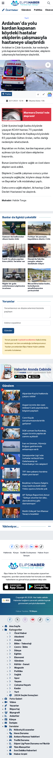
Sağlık (17, 674)
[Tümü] (49, 526)
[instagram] (25, 619)
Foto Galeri (15, 699)
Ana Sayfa (14, 626)
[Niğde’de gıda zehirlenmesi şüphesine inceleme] (13, 275)
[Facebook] (12, 546)
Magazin (19, 668)
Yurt (26, 18)
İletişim (27, 556)
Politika (38, 10)
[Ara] (48, 3)
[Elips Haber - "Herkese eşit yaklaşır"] (25, 3)
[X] (17, 546)
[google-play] (39, 587)
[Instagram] (26, 546)
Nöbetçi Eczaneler (24, 730)
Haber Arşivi (43, 553)
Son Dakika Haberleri (25, 750)
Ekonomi (19, 657)
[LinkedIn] (31, 546)
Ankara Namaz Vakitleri (27, 737)
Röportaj (14, 709)
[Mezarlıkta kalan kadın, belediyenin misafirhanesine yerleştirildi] (39, 275)
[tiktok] (40, 619)
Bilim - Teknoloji (22, 643)
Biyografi (14, 712)
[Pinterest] (21, 546)
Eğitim (17, 654)
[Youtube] (36, 546)
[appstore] (14, 587)
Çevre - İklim (21, 647)
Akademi (19, 637)
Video (12, 702)
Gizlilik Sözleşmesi (28, 553)
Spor (17, 678)
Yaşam (17, 681)
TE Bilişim (33, 611)
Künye (16, 553)
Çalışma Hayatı (22, 685)
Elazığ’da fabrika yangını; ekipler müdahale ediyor (36, 261)
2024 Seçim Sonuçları (26, 695)
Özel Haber (11, 10)
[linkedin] (47, 619)
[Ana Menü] (3, 3)
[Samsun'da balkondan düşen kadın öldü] (13, 228)
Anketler (14, 716)
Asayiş (17, 640)
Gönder (8, 330)
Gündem (26, 10)
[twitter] (17, 619)
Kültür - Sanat (21, 664)
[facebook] (9, 619)
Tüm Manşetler (22, 747)
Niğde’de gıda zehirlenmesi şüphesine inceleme (13, 286)
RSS (7, 600)
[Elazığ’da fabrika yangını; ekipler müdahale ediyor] (39, 250)
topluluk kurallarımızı (27, 340)
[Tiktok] (41, 546)
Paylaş (8, 94)
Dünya (17, 650)
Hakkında (7, 553)
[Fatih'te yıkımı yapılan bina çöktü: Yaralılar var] (13, 250)
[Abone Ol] (49, 94)
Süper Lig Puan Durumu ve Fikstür (32, 743)
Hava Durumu (21, 733)
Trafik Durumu (21, 740)
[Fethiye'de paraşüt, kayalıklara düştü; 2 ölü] (39, 228)
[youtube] (32, 619)
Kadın (17, 688)
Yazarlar (14, 706)
